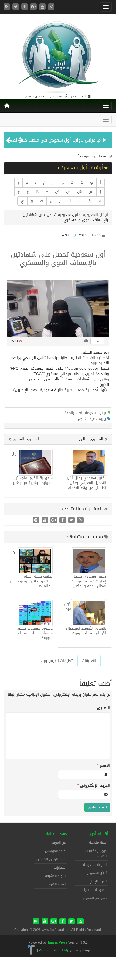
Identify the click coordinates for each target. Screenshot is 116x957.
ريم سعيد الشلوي (90, 419)
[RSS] (7, 7)
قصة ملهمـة (98, 843)
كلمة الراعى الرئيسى (51, 859)
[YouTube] (43, 7)
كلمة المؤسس (55, 851)
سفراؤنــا (60, 868)
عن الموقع (58, 843)
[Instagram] (51, 7)
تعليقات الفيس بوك (57, 660)
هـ (41, 200)
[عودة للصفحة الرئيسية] (58, 54)
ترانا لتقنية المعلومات (54, 950)
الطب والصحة (73, 413)
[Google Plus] (34, 7)
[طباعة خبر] (86, 341)
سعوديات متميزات (94, 890)
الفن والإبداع (98, 881)
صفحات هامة (56, 834)
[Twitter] (16, 7)
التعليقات (89, 660)
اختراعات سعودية (95, 865)
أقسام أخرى (98, 834)
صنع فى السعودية (94, 898)
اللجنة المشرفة (55, 876)
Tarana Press (57, 942)
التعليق (103, 708)
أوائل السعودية (95, 214)
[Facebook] (25, 7)
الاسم (103, 765)
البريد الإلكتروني (93, 785)
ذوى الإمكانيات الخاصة (96, 853)
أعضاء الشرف (56, 884)
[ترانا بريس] (31, 950)
